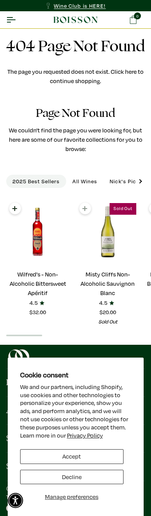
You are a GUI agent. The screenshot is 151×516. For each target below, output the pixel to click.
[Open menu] (17, 19)
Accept (71, 456)
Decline (72, 477)
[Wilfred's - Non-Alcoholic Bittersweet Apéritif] (38, 232)
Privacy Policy (85, 435)
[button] (15, 500)
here (131, 72)
